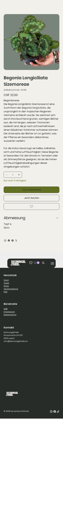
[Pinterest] (12, 240)
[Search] (42, 263)
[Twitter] (16, 240)
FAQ (5, 292)
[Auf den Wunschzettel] (31, 206)
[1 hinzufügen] (19, 175)
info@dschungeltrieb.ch (16, 341)
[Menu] (52, 263)
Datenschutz (10, 314)
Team (6, 283)
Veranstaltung (11, 289)
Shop (6, 286)
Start (6, 280)
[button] (37, 262)
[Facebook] (8, 240)
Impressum (9, 311)
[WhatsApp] (5, 240)
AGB (5, 309)
